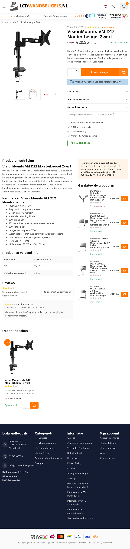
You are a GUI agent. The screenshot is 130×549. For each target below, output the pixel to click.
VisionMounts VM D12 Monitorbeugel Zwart (18, 381)
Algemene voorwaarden (79, 443)
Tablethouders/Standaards (48, 458)
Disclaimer (72, 458)
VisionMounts (75, 27)
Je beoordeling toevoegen (57, 292)
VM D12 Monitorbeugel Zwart (27, 22)
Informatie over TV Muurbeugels (76, 494)
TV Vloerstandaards (45, 443)
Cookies (71, 468)
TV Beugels (41, 437)
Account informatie (109, 437)
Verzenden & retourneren (80, 448)
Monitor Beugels (43, 453)
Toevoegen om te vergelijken (80, 114)
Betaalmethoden (75, 453)
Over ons (72, 437)
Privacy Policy (74, 463)
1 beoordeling (107, 27)
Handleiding (82, 143)
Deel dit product (104, 114)
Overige (39, 463)
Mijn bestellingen (108, 443)
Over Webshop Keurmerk (80, 518)
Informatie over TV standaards (76, 502)
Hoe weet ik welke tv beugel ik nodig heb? (78, 485)
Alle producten (107, 458)
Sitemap (71, 478)
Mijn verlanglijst (108, 448)
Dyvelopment (106, 542)
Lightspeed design (88, 542)
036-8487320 (16, 456)
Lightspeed (72, 542)
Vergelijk (104, 453)
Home (5, 22)
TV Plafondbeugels (45, 448)
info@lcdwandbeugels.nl (94, 172)
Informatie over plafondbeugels (75, 511)
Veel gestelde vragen (78, 473)
